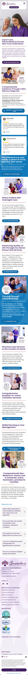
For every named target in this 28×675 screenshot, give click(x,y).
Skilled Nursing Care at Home (10, 604)
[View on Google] (4, 119)
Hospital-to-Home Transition (10, 602)
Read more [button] (5, 128)
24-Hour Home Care (8, 592)
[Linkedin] (7, 583)
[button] (26, 657)
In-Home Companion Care (10, 597)
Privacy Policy (18, 673)
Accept (14, 670)
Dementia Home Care (8, 590)
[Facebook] (3, 583)
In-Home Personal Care (9, 600)
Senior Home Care (7, 595)
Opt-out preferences (10, 673)
